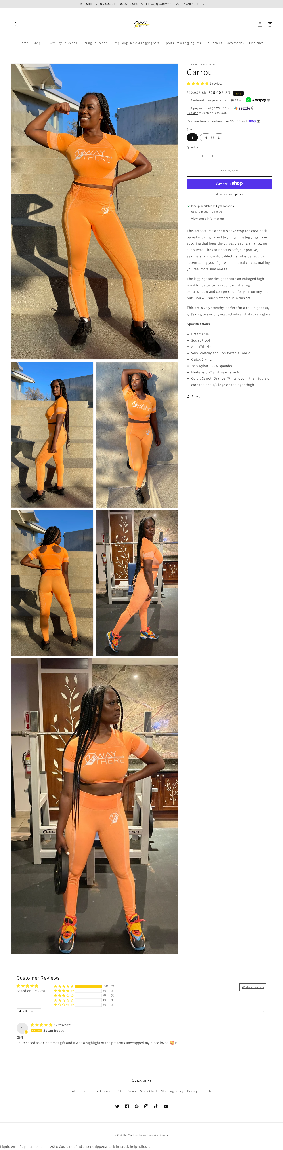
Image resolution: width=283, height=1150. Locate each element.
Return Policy (126, 1091)
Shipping (192, 112)
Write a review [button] (253, 987)
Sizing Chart (148, 1091)
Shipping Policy (172, 1091)
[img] (42, 1025)
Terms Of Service (101, 1091)
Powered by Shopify (157, 1134)
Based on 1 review (31, 990)
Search (206, 1091)
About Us (78, 1091)
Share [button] (196, 396)
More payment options (229, 194)
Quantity (192, 147)
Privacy (192, 1091)
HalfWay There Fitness (135, 1134)
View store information (207, 218)
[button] (16, 24)
